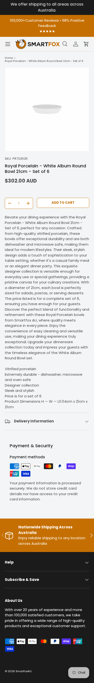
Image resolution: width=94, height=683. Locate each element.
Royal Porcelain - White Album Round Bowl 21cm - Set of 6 (44, 61)
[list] (47, 109)
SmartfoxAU (24, 671)
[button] (86, 44)
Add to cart (63, 202)
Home (9, 58)
